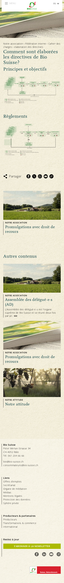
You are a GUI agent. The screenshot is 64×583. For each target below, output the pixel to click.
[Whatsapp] (40, 176)
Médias (7, 492)
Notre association (13, 43)
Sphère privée (11, 503)
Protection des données (16, 499)
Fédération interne (35, 43)
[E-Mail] (46, 176)
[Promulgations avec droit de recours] (32, 213)
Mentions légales (12, 495)
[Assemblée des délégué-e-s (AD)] (32, 291)
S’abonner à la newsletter (32, 546)
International (10, 526)
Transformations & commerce (19, 523)
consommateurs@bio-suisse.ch (20, 465)
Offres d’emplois (12, 481)
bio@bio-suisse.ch (13, 461)
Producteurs (10, 519)
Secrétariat (9, 485)
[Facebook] (28, 176)
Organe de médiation (15, 488)
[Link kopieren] (51, 176)
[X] (34, 176)
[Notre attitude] (32, 388)
